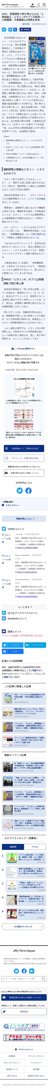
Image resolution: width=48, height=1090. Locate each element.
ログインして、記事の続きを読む (25, 458)
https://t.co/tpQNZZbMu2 (28, 596)
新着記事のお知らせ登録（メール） (25, 473)
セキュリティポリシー (12, 1063)
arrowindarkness (22, 579)
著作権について (12, 1069)
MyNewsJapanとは (26, 1049)
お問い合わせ (12, 1076)
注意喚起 (41, 199)
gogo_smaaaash (22, 555)
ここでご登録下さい (33, 670)
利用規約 (12, 1056)
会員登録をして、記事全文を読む (25, 448)
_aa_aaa (18, 534)
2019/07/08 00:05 (32, 534)
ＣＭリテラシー (12, 505)
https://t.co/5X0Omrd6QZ (28, 548)
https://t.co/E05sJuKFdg (27, 572)
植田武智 (26, 24)
